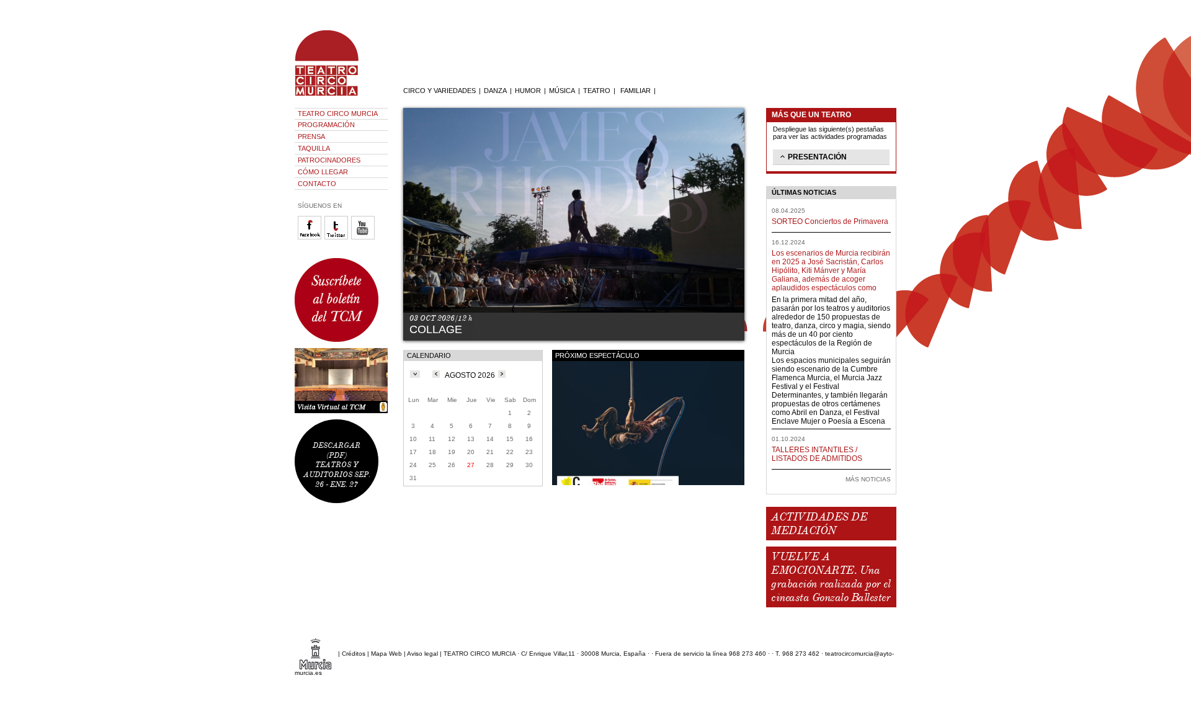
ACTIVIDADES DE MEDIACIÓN (819, 523)
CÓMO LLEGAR (323, 172)
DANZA (495, 90)
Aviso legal (422, 653)
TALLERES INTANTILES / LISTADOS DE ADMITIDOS (817, 454)
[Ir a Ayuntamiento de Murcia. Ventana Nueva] (315, 653)
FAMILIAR (635, 90)
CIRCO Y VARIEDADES (439, 90)
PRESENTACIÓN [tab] (817, 157)
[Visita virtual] (341, 380)
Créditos (353, 653)
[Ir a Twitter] (337, 237)
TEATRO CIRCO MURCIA (338, 113)
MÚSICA (562, 90)
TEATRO (596, 90)
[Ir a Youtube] (364, 237)
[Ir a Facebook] (311, 237)
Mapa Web (386, 653)
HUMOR (528, 90)
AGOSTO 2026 (470, 375)
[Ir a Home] (335, 96)
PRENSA (311, 136)
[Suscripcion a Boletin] (341, 300)
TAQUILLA (314, 148)
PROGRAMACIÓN (326, 124)
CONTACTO (317, 183)
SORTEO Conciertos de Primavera (830, 221)
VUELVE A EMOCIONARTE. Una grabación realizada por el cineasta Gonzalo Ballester (830, 577)
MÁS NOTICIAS (868, 479)
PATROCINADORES (329, 160)
